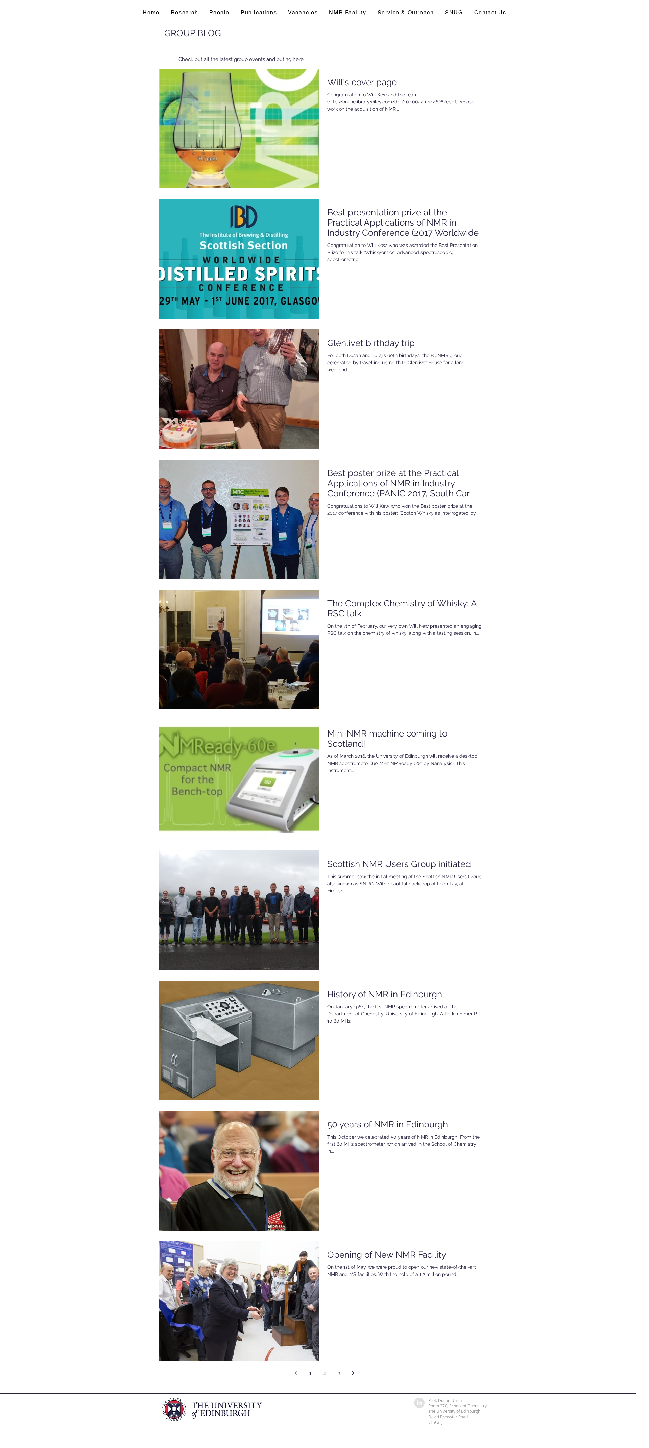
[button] (184, 12)
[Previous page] (296, 1373)
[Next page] (353, 1373)
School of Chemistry (468, 1405)
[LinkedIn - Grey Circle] (419, 1403)
